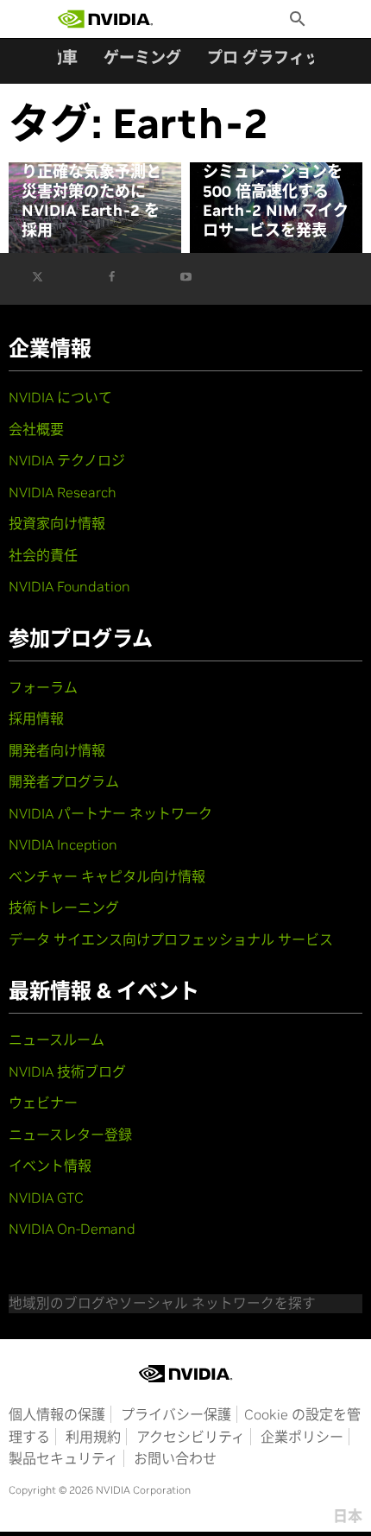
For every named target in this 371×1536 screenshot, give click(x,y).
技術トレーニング (64, 907)
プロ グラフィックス (278, 57)
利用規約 (93, 1436)
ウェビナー (43, 1102)
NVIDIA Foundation (69, 586)
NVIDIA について (60, 397)
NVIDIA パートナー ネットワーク (110, 813)
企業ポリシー (302, 1436)
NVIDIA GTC (46, 1197)
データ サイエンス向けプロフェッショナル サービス (171, 939)
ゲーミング (142, 57)
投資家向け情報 (57, 523)
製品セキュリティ (63, 1458)
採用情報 (36, 718)
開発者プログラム (64, 781)
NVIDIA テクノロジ (67, 460)
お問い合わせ (175, 1458)
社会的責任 (43, 555)
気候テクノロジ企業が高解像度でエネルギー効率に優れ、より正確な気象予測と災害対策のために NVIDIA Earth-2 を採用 (91, 172)
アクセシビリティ (190, 1436)
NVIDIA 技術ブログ (67, 1071)
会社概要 (36, 429)
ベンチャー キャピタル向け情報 (107, 876)
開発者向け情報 (57, 750)
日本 (347, 1516)
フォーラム (43, 687)
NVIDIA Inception (63, 844)
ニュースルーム (56, 1039)
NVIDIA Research (62, 492)
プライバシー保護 (176, 1414)
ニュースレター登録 (70, 1134)
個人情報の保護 (57, 1414)
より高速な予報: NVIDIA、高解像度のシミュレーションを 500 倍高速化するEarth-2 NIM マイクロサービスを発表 (277, 181)
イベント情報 (50, 1165)
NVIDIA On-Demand (72, 1228)
